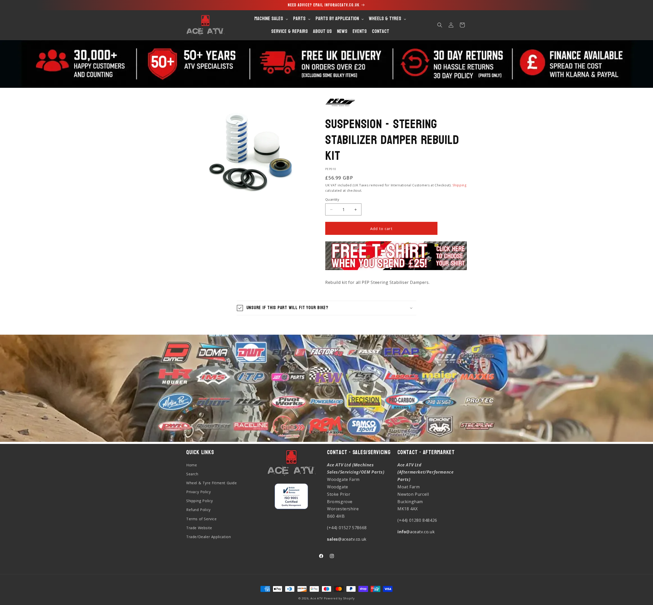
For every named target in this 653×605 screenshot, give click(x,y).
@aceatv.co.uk (347, 539)
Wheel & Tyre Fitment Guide (211, 482)
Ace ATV (316, 598)
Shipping (460, 185)
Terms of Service (201, 518)
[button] (439, 25)
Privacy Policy (198, 491)
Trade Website (199, 527)
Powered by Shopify (339, 598)
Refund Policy (198, 509)
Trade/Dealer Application (208, 536)
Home (191, 465)
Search (192, 473)
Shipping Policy (199, 500)
